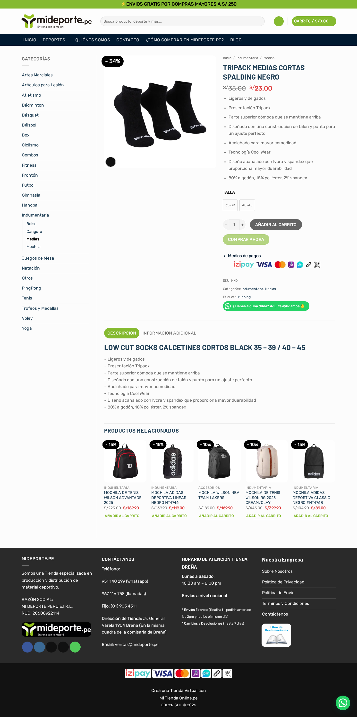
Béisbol (29, 125)
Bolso (31, 223)
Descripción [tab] (121, 333)
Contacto (127, 39)
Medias (32, 239)
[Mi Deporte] (56, 21)
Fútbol (28, 185)
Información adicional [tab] (169, 333)
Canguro (34, 231)
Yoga (27, 328)
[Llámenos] (75, 647)
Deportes (54, 39)
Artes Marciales (37, 75)
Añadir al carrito (276, 224)
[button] (279, 21)
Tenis (27, 298)
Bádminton (33, 105)
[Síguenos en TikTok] (51, 647)
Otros (27, 278)
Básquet (30, 115)
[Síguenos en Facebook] (27, 647)
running (244, 297)
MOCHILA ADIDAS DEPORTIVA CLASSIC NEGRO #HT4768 (311, 497)
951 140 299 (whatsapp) (125, 581)
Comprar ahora (246, 239)
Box (25, 135)
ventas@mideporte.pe (137, 644)
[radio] (230, 205)
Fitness (29, 165)
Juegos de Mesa (38, 258)
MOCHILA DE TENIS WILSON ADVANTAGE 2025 (123, 497)
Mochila (33, 246)
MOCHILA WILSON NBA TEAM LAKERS (218, 495)
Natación (31, 268)
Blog (236, 39)
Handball (30, 205)
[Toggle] (86, 75)
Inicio (29, 39)
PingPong (31, 288)
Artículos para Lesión (43, 84)
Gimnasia (31, 195)
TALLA (229, 192)
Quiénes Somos (92, 39)
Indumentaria (35, 215)
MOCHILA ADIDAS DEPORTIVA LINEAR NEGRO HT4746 (168, 497)
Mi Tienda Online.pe (179, 698)
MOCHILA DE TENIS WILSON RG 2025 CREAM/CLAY (263, 497)
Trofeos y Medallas (40, 308)
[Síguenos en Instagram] (39, 647)
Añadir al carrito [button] (122, 516)
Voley (27, 318)
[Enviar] (259, 21)
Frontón (30, 175)
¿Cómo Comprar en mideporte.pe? (185, 39)
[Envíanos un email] (63, 647)
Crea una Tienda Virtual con (178, 690)
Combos (30, 155)
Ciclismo (30, 145)
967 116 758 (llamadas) (124, 593)
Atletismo (31, 95)
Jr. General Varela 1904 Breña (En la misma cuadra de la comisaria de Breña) (134, 625)
